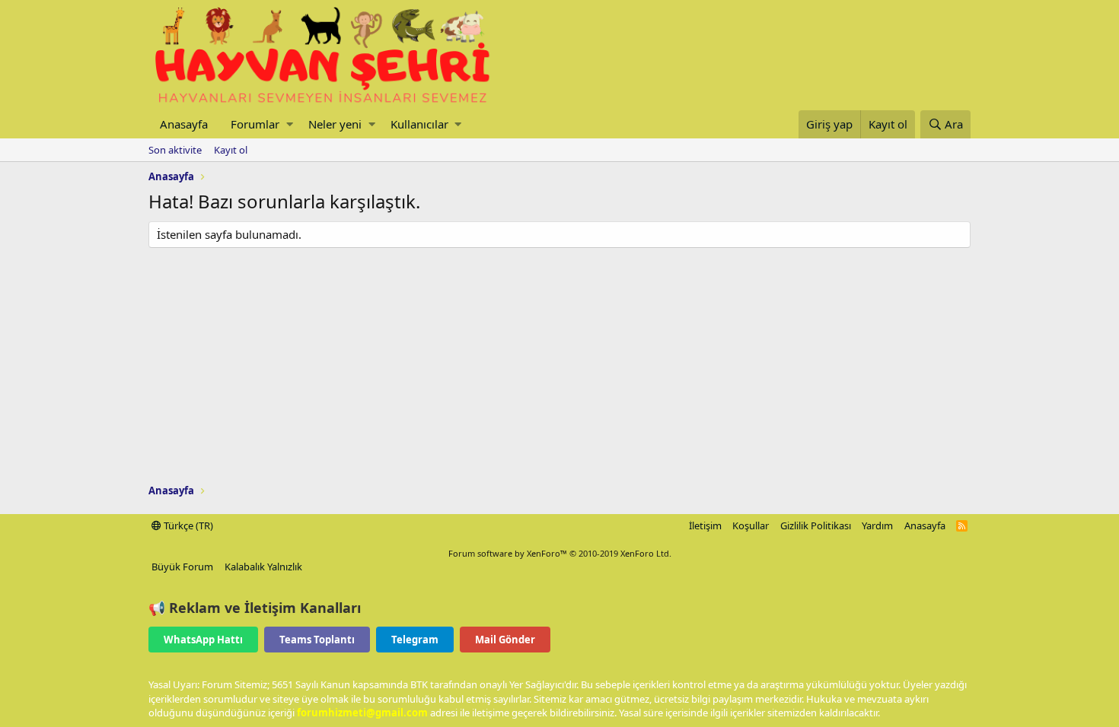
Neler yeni (335, 124)
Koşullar (750, 525)
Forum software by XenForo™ (559, 553)
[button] (289, 124)
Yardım (877, 525)
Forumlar (255, 124)
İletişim (705, 525)
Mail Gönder (505, 639)
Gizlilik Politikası (815, 525)
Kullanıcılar (419, 124)
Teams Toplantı (317, 639)
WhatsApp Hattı (203, 639)
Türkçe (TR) (187, 525)
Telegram (414, 639)
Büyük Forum (182, 566)
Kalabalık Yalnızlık (263, 566)
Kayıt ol (230, 150)
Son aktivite (175, 150)
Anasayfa (184, 124)
